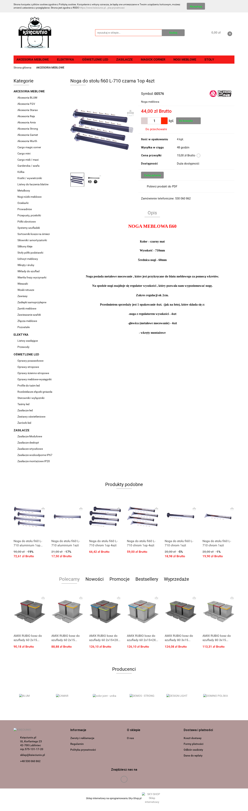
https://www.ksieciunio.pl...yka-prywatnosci (102, 7)
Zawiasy (22, 296)
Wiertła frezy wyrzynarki (32, 277)
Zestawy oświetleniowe (31, 416)
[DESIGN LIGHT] (179, 695)
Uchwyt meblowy (28, 258)
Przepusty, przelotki (29, 215)
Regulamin (77, 743)
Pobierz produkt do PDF (162, 186)
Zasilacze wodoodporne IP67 (35, 455)
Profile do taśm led (28, 385)
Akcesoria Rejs (26, 116)
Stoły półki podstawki (30, 252)
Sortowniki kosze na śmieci (33, 234)
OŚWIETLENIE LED (27, 354)
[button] (78, 730)
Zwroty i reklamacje (82, 738)
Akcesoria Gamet (28, 134)
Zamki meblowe (26, 308)
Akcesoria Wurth (27, 141)
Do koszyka (186, 120)
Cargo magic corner (29, 147)
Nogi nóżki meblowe (29, 196)
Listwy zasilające (27, 340)
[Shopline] (221, 93)
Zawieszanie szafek (29, 314)
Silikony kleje (24, 246)
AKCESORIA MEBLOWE (30, 91)
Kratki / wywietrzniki (29, 178)
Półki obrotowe (26, 221)
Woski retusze (26, 289)
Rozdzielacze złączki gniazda (34, 391)
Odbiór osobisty (193, 749)
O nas (130, 738)
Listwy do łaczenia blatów (33, 184)
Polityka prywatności (83, 749)
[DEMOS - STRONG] (142, 695)
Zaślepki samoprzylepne (31, 302)
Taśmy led (23, 404)
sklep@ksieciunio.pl (32, 754)
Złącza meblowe (27, 320)
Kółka (20, 171)
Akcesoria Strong (28, 128)
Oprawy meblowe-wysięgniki (34, 379)
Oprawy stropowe (28, 366)
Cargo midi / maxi (28, 159)
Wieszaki (22, 283)
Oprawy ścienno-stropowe (33, 373)
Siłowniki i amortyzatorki (32, 240)
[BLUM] (32, 695)
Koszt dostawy (193, 738)
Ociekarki (22, 202)
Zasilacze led (25, 410)
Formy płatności (193, 743)
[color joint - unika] (105, 695)
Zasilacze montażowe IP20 (33, 461)
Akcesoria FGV (26, 103)
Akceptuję (196, 6)
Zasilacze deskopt (28, 442)
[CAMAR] (68, 695)
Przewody (23, 346)
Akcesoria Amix (26, 122)
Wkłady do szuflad (28, 271)
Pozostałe (23, 327)
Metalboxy (23, 190)
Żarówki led (24, 422)
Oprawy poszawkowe (30, 360)
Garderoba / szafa (28, 165)
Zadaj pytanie (152, 175)
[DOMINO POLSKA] (216, 695)
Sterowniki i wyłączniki (30, 397)
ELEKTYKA (21, 334)
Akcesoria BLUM (27, 97)
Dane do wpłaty (193, 755)
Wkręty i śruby (26, 265)
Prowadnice (24, 209)
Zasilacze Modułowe (30, 436)
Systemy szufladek (28, 227)
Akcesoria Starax (27, 110)
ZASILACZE (22, 430)
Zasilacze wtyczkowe (30, 448)
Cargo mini (24, 153)
